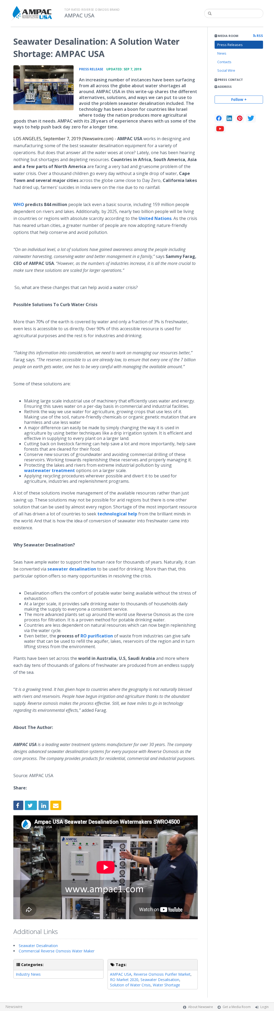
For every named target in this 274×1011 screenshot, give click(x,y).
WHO (18, 204)
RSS (259, 35)
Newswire (13, 1006)
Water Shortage (166, 984)
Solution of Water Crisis (130, 984)
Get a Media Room (237, 1007)
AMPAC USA (79, 15)
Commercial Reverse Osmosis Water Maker (56, 950)
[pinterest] (239, 118)
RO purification (97, 636)
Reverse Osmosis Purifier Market (162, 974)
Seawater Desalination (38, 945)
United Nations (155, 218)
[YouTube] (220, 128)
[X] (251, 118)
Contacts (224, 61)
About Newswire (200, 1007)
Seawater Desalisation (159, 979)
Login (264, 1007)
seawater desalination (71, 569)
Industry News (28, 974)
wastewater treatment (49, 470)
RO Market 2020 (124, 979)
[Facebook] (219, 118)
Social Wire (226, 70)
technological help (117, 514)
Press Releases (230, 44)
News (221, 53)
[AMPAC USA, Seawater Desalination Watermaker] (43, 87)
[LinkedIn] (229, 118)
